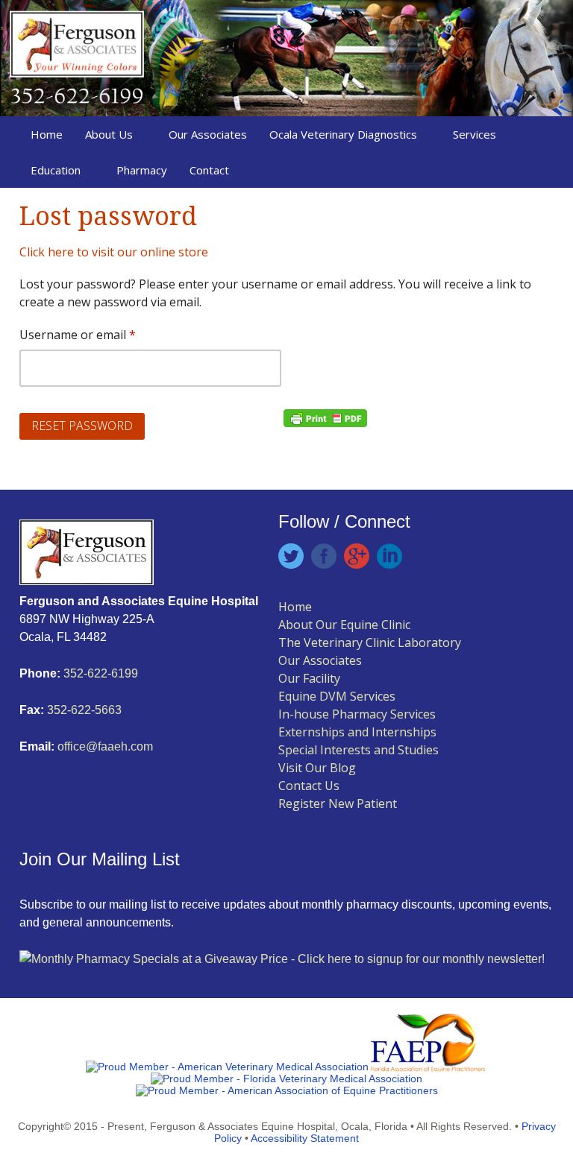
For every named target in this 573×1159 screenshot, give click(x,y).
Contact (209, 169)
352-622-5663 (83, 710)
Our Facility (309, 678)
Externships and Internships (357, 732)
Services (474, 134)
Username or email (102, 334)
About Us (109, 134)
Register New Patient (337, 803)
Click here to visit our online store (113, 252)
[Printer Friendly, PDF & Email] (325, 417)
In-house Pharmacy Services (357, 714)
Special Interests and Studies (358, 750)
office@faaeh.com (105, 746)
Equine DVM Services (336, 696)
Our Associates (208, 134)
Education (56, 169)
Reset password (82, 425)
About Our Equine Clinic (344, 624)
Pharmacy (141, 169)
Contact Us (308, 785)
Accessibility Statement (305, 1138)
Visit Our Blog (317, 767)
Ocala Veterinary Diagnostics (343, 134)
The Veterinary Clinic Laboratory (369, 642)
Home (47, 134)
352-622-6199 (100, 673)
